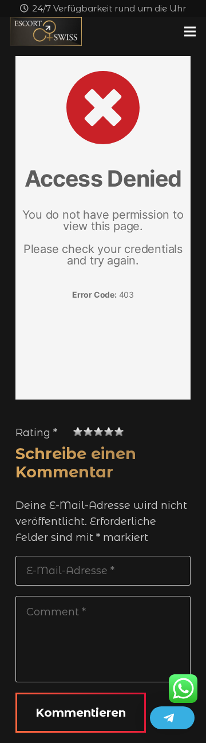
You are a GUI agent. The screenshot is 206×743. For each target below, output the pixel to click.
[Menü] (190, 31)
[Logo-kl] (46, 31)
